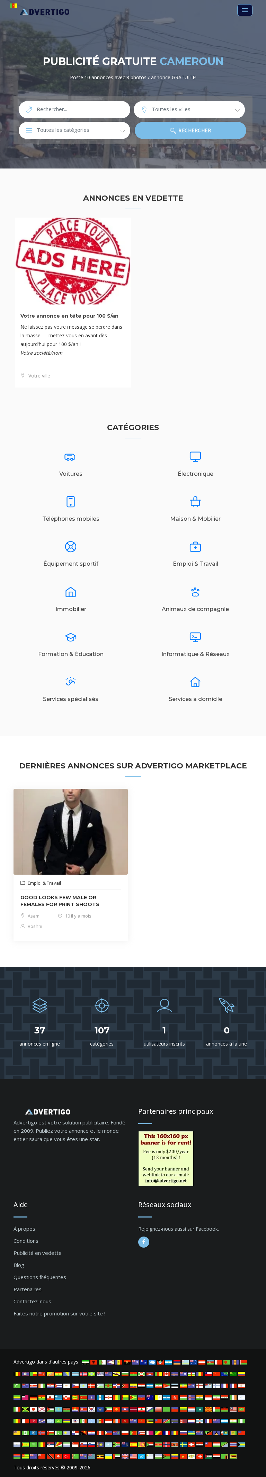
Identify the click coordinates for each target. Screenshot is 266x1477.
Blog (19, 1264)
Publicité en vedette (38, 1252)
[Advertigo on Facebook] (143, 1242)
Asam (33, 916)
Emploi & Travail (44, 883)
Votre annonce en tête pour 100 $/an (69, 316)
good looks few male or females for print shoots (59, 901)
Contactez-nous (32, 1301)
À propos (24, 1228)
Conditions (26, 1240)
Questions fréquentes (40, 1277)
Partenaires (28, 1289)
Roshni (34, 926)
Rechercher (194, 130)
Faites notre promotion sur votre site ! (59, 1313)
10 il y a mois (77, 916)
